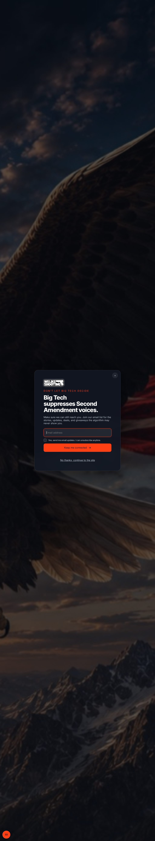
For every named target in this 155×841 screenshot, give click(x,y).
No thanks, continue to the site (77, 460)
